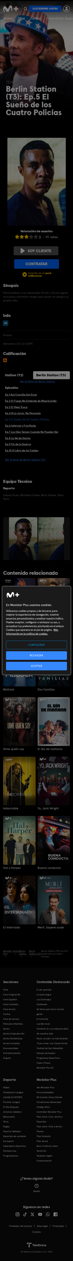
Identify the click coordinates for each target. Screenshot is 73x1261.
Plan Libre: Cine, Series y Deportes (49, 1119)
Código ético (43, 1107)
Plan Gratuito (44, 1136)
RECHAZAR (36, 655)
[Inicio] (10, 8)
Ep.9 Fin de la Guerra (18, 444)
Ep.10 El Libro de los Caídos (21, 450)
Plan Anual (42, 1141)
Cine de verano (11, 1019)
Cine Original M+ (12, 994)
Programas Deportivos (48, 1058)
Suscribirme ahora (45, 8)
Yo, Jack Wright (48, 808)
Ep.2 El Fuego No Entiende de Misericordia (30, 400)
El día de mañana (50, 749)
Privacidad (58, 1226)
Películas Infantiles (13, 1024)
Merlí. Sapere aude (51, 927)
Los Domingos (44, 999)
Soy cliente (39, 250)
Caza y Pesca (43, 1063)
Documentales (10, 1048)
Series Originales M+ (14, 1033)
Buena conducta (49, 868)
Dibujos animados (46, 1053)
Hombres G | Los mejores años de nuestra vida (52, 1031)
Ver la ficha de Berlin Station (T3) (25, 459)
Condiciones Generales (49, 1102)
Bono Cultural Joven (47, 1146)
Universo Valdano (12, 1112)
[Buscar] (25, 9)
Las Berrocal (43, 1024)
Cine (21, 18)
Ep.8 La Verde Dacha (17, 438)
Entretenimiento (11, 1053)
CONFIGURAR (36, 644)
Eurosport (8, 1141)
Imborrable (10, 808)
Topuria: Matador (12, 1131)
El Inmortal (42, 1019)
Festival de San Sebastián (50, 1048)
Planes (40, 1131)
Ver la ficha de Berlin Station (37, 381)
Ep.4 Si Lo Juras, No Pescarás (23, 413)
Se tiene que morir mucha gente (50, 1011)
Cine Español (10, 999)
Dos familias (46, 689)
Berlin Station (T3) (51, 375)
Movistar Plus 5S (45, 1067)
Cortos (6, 1014)
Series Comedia (11, 1043)
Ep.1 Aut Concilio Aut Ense (21, 394)
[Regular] (26, 237)
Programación (10, 1155)
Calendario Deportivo (14, 1146)
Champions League (13, 1092)
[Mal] (22, 237)
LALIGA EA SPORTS (12, 1097)
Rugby (6, 1126)
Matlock (8, 689)
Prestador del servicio (20, 1226)
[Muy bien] (36, 237)
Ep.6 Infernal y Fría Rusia (20, 425)
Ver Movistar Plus (45, 1087)
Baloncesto (9, 1116)
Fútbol (35, 18)
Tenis (5, 1121)
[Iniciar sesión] (66, 9)
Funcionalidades (45, 1092)
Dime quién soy (13, 749)
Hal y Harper (12, 868)
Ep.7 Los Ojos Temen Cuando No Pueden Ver (31, 431)
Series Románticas (12, 1038)
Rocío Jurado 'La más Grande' (52, 1038)
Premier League (11, 1102)
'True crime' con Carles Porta (52, 1043)
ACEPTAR (36, 666)
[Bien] (31, 237)
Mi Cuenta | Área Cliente (49, 1097)
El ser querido (44, 989)
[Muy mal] (17, 237)
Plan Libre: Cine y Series (49, 1126)
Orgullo (7, 1058)
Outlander (42, 1004)
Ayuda (36, 1191)
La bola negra (44, 994)
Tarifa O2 (41, 1151)
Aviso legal (42, 1226)
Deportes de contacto (14, 1136)
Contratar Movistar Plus (49, 1112)
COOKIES (36, 1232)
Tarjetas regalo (44, 1155)
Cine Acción (9, 1009)
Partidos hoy (9, 1151)
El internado (11, 927)
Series (7, 18)
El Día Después (11, 1107)
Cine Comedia (10, 1004)
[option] (23, 538)
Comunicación (44, 1160)
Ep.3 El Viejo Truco (16, 407)
